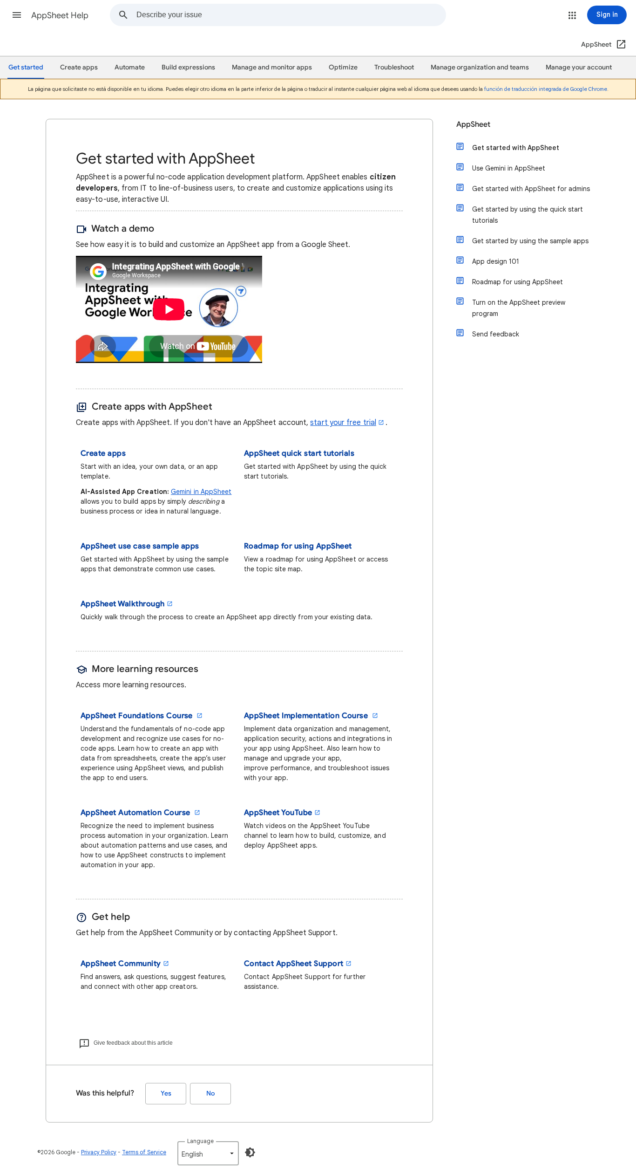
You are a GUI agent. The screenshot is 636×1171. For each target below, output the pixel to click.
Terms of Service (144, 1152)
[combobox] (291, 15)
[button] (17, 15)
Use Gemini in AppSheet (508, 168)
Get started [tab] (25, 67)
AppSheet (473, 124)
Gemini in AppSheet (201, 491)
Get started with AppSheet (515, 148)
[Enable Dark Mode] (250, 1152)
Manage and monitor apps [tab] (272, 67)
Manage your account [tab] (579, 67)
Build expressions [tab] (188, 67)
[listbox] (208, 1153)
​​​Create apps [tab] (79, 67)
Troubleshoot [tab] (394, 67)
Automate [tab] (130, 67)
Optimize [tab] (343, 67)
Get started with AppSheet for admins (531, 189)
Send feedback (495, 334)
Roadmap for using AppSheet (517, 282)
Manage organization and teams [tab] (480, 67)
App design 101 (495, 261)
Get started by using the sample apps (530, 241)
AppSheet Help (59, 15)
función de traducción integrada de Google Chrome (545, 89)
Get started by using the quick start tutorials (527, 215)
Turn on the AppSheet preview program (518, 308)
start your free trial (343, 422)
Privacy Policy (98, 1152)
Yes (166, 1093)
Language (200, 1140)
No (210, 1093)
